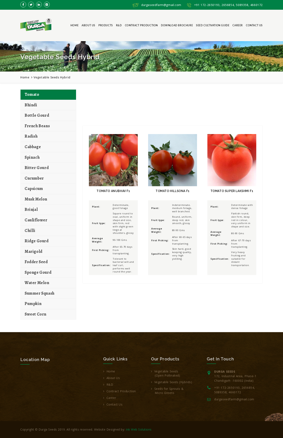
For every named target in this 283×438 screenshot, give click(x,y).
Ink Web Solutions (139, 429)
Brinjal (31, 209)
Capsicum (34, 188)
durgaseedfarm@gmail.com (161, 5)
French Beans (37, 126)
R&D (119, 25)
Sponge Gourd (38, 272)
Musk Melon (36, 199)
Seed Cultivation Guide (212, 25)
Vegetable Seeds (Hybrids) (173, 382)
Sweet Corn (35, 314)
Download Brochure (177, 25)
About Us (88, 25)
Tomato (32, 94)
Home (74, 25)
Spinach (32, 157)
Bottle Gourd (37, 115)
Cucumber (34, 178)
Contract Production (141, 25)
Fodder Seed (36, 262)
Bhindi (31, 105)
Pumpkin (33, 303)
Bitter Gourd (37, 167)
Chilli (30, 230)
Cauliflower (36, 220)
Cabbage (33, 147)
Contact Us (254, 25)
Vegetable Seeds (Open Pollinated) (165, 373)
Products (105, 25)
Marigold (33, 251)
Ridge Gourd (37, 241)
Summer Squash (39, 293)
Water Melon (37, 283)
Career (237, 25)
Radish (31, 136)
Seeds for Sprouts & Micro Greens (167, 391)
